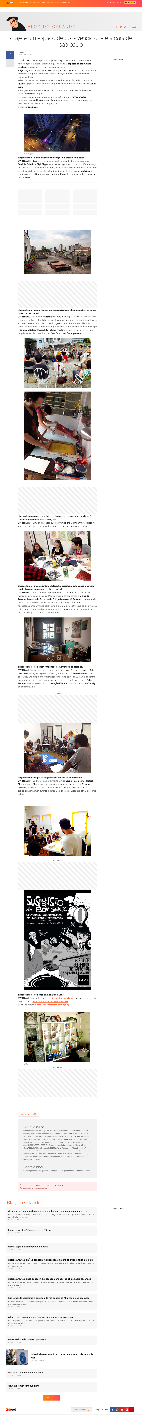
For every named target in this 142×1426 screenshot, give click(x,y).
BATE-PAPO (32, 3)
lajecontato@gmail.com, (62, 998)
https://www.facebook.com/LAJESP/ (50, 1001)
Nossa (108, 9)
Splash (71, 9)
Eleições (22, 9)
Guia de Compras (130, 9)
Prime (116, 9)
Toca (121, 9)
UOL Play (66, 3)
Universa (78, 9)
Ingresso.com (23, 3)
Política (36, 9)
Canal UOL (101, 9)
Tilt (90, 9)
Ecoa (94, 9)
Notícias (29, 9)
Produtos (8, 9)
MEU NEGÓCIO (41, 3)
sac (107, 2)
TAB (112, 9)
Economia (51, 9)
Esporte (64, 9)
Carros (43, 9)
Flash (15, 9)
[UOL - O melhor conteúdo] (10, 2)
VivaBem (85, 9)
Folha (57, 9)
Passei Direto (51, 3)
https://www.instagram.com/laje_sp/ (52, 1004)
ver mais (50, 1398)
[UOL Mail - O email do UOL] (112, 2)
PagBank (60, 3)
